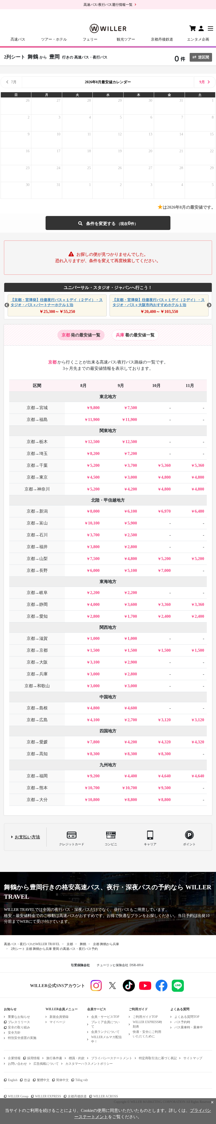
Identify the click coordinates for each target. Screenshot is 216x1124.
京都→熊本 (37, 788)
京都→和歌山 (37, 686)
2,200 (95, 592)
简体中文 (62, 1080)
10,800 (94, 799)
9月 (202, 82)
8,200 (95, 453)
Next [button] (209, 305)
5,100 (132, 570)
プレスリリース (19, 1022)
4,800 (166, 477)
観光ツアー (126, 39)
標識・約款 (77, 1058)
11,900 (94, 419)
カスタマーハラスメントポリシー (89, 1064)
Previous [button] (6, 305)
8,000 (95, 511)
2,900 (132, 662)
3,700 (132, 465)
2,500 (132, 535)
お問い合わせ (17, 1064)
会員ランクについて (105, 1032)
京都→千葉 (37, 465)
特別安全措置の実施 (22, 1038)
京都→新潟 (37, 511)
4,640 (166, 776)
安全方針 (14, 1032)
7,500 (132, 407)
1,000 (95, 638)
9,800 (95, 407)
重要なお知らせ (19, 1017)
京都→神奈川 (37, 489)
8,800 (132, 799)
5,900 (132, 523)
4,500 (95, 477)
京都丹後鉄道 (162, 39)
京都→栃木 (37, 441)
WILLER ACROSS (105, 1096)
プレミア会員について (105, 1024)
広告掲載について (46, 1064)
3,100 (95, 662)
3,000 (132, 477)
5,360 (166, 465)
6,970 (166, 511)
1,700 (132, 616)
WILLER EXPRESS (48, 1096)
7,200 (132, 453)
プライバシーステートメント (111, 1058)
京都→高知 (37, 754)
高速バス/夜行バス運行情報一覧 (108, 5)
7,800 (95, 742)
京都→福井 (37, 546)
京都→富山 (37, 523)
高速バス (18, 39)
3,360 (166, 604)
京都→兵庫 (37, 674)
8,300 (95, 754)
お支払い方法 (27, 837)
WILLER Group (18, 1096)
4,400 (132, 776)
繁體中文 (43, 1080)
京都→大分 (37, 799)
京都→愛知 (37, 616)
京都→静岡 (37, 604)
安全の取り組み (19, 1027)
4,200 (132, 489)
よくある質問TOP (186, 1017)
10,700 (94, 788)
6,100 (132, 511)
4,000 (95, 604)
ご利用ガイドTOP (145, 1017)
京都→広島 (37, 720)
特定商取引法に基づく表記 (158, 1058)
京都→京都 (37, 650)
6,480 (199, 511)
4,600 (132, 708)
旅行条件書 (54, 1058)
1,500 (95, 650)
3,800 (95, 546)
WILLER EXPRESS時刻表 (147, 1024)
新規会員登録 (59, 1017)
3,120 (166, 720)
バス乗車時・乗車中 (188, 1027)
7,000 (166, 570)
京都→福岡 (37, 776)
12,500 (94, 441)
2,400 (166, 616)
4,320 (166, 742)
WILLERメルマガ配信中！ (106, 1039)
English (12, 1080)
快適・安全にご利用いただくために (147, 1034)
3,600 (132, 604)
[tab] (81, 335)
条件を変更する (108, 223)
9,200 (95, 776)
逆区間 (203, 57)
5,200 (95, 465)
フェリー (90, 39)
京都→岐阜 (37, 592)
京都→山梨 (37, 558)
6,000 (95, 570)
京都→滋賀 (37, 638)
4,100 (95, 720)
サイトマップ (192, 1058)
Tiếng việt (81, 1080)
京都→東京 (37, 477)
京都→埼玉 (37, 453)
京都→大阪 (37, 662)
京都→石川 (37, 535)
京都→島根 (37, 708)
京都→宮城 (37, 407)
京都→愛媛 (37, 742)
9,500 (166, 788)
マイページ (57, 1022)
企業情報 (14, 1058)
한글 (27, 1080)
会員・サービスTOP (105, 1017)
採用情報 (33, 1058)
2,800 (132, 546)
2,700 (132, 720)
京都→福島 (37, 419)
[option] (56, 305)
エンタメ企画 (198, 39)
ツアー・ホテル (54, 39)
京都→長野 (37, 570)
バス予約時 (182, 1022)
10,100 (94, 523)
